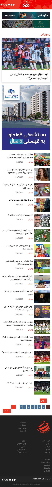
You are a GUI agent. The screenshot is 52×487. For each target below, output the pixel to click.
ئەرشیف (22, 431)
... (13, 406)
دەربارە (23, 425)
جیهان (47, 446)
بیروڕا (24, 440)
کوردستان (46, 440)
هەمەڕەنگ (22, 452)
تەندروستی (21, 449)
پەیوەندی (22, 428)
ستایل (23, 446)
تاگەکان (47, 471)
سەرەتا (23, 422)
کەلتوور (47, 465)
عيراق (48, 443)
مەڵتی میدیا (45, 462)
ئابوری (47, 449)
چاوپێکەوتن (21, 443)
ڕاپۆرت (47, 452)
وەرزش (47, 459)
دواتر (43, 400)
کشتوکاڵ (46, 468)
